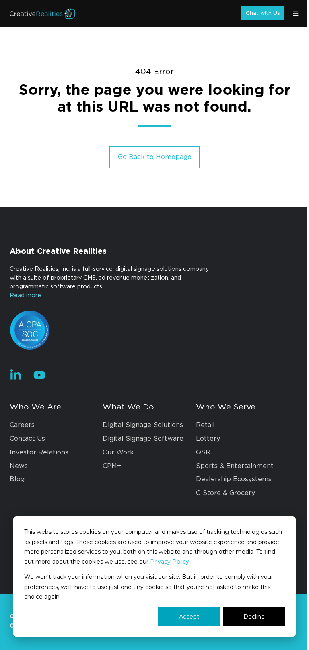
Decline (254, 616)
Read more (25, 295)
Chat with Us (263, 13)
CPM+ (112, 466)
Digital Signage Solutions (143, 425)
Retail (205, 425)
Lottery (208, 438)
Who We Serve (225, 407)
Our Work (118, 452)
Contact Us (27, 438)
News (19, 466)
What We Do (128, 407)
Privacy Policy (169, 561)
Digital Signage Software (143, 438)
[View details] (15, 375)
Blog (17, 479)
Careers (22, 425)
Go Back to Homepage (155, 157)
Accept (189, 616)
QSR (203, 452)
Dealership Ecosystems (234, 479)
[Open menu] (295, 13)
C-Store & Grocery (225, 493)
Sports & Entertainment (235, 466)
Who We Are (35, 407)
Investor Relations (39, 452)
